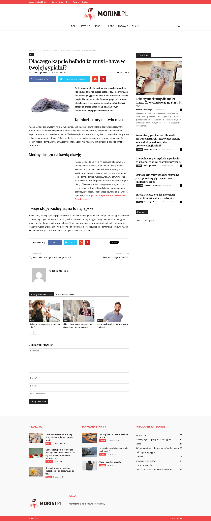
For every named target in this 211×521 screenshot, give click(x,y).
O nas (68, 2)
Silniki (138, 443)
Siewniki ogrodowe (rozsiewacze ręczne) (154, 469)
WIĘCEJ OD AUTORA (65, 294)
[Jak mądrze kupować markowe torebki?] (89, 438)
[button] (178, 26)
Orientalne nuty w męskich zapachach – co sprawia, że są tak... (60, 471)
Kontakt (85, 2)
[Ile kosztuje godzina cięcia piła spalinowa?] (89, 452)
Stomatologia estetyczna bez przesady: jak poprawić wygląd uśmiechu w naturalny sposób (157, 178)
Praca (139, 94)
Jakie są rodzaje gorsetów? (116, 257)
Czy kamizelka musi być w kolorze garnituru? (50, 257)
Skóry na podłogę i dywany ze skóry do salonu (157, 448)
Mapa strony (177, 518)
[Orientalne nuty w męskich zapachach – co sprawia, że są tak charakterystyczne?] (36, 471)
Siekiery (102, 454)
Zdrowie (123, 26)
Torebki (103, 440)
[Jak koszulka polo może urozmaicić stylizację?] (113, 311)
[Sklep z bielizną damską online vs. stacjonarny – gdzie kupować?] (78, 311)
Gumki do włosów (144, 465)
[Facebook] (180, 2)
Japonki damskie (143, 435)
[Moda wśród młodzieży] (89, 465)
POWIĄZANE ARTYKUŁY (41, 294)
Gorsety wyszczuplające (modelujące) (153, 439)
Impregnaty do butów (146, 461)
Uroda (110, 26)
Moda (97, 26)
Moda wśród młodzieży (110, 462)
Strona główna (57, 2)
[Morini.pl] (105, 14)
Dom (73, 26)
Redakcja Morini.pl (42, 72)
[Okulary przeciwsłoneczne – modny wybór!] (44, 311)
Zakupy (136, 26)
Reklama (76, 2)
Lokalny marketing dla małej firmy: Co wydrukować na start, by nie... (159, 102)
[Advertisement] (105, 39)
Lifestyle (85, 26)
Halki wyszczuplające (145, 452)
